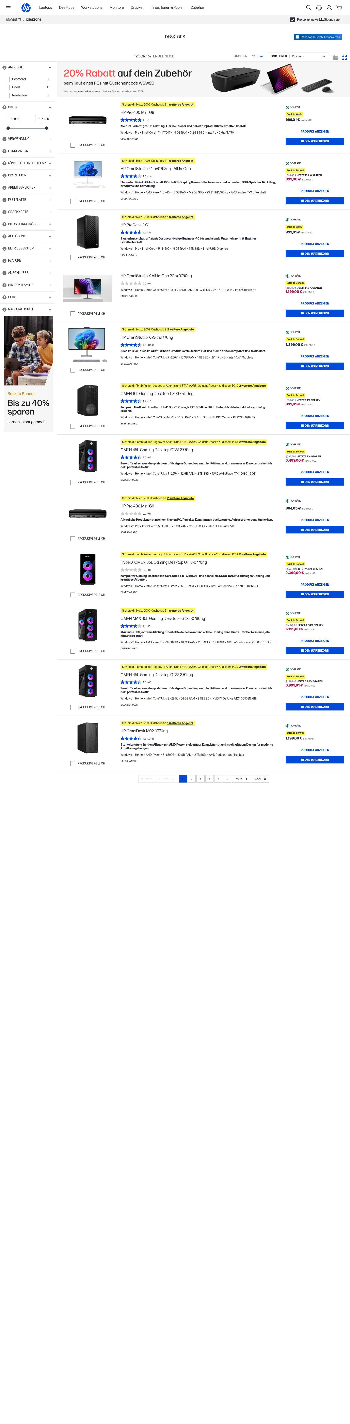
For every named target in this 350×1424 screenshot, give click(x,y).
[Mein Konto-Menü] (329, 8)
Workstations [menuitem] (91, 7)
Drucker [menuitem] (137, 7)
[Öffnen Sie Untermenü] (8, 7)
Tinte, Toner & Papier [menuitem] (167, 7)
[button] (27, 68)
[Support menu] (319, 8)
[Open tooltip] (4, 68)
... (227, 778)
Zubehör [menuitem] (197, 7)
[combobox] (298, 56)
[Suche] (309, 8)
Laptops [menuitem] (45, 7)
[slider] (8, 128)
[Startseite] (26, 7)
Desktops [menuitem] (66, 7)
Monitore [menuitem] (117, 7)
